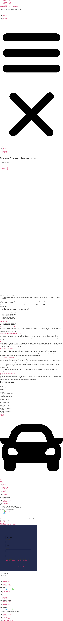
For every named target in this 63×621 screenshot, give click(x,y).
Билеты (2, 415)
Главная (4, 482)
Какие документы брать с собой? (8, 326)
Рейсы (4, 484)
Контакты (4, 19)
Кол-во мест (8, 539)
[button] (31, 83)
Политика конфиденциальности (8, 524)
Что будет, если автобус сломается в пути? (10, 333)
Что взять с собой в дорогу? (7, 348)
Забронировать (18, 566)
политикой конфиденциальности (19, 560)
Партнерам (5, 16)
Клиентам (4, 18)
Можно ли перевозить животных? (8, 373)
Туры (3, 594)
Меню (1, 481)
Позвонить (2, 414)
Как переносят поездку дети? (7, 341)
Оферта (2, 523)
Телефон (8, 548)
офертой (8, 560)
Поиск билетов (6, 14)
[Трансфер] (31, 478)
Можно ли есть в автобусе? (7, 357)
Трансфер (4, 15)
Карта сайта (3, 521)
